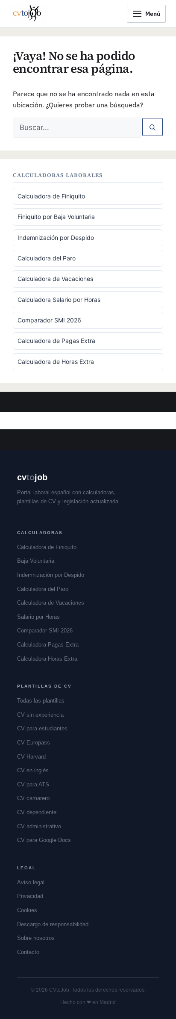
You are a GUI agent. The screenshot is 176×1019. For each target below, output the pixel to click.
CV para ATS (33, 784)
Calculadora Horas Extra (47, 659)
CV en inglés (33, 770)
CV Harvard (31, 756)
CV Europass (33, 742)
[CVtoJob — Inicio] (28, 14)
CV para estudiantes (42, 728)
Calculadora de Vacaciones (55, 278)
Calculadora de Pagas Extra (56, 340)
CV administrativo (39, 826)
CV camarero (33, 798)
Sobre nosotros (36, 938)
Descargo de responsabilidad (52, 924)
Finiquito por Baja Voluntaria (56, 216)
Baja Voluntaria (35, 561)
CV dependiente (36, 812)
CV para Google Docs (44, 840)
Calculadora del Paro (47, 258)
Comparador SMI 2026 (49, 320)
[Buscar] (152, 127)
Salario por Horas (38, 617)
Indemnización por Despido (56, 237)
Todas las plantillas (41, 700)
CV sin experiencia (40, 715)
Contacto (28, 952)
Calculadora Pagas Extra (48, 644)
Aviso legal (30, 882)
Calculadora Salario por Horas (59, 299)
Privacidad (30, 896)
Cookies (27, 910)
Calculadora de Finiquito (51, 196)
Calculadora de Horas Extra (56, 361)
